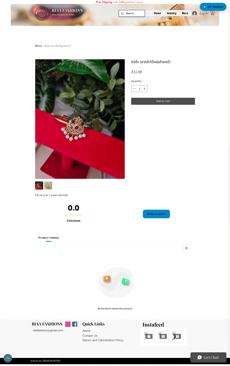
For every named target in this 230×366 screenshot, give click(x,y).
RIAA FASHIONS (67, 10)
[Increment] (144, 88)
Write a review (156, 214)
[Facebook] (74, 324)
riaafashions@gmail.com (48, 330)
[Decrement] (134, 88)
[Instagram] (67, 324)
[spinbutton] (139, 88)
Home (38, 46)
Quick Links (93, 323)
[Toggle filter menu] (186, 248)
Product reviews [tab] (48, 238)
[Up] (8, 358)
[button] (140, 2)
